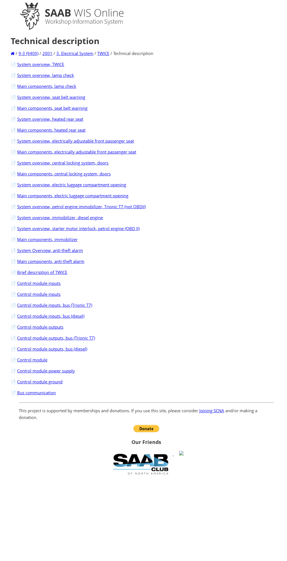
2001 (47, 53)
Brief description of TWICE (42, 272)
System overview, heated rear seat (50, 119)
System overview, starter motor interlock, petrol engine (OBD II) (78, 228)
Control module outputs (40, 327)
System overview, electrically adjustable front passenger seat (75, 141)
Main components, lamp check (46, 86)
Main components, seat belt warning (52, 108)
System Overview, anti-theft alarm (50, 250)
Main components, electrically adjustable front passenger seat (76, 152)
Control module (32, 360)
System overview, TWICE (40, 64)
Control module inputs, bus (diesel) (50, 316)
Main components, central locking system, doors (64, 174)
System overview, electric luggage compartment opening (71, 184)
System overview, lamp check (45, 75)
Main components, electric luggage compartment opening (72, 195)
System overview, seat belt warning (51, 97)
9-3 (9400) (28, 53)
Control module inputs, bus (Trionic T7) (54, 305)
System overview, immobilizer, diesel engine (60, 217)
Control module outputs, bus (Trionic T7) (56, 338)
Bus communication (36, 392)
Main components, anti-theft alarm (50, 261)
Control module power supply (46, 371)
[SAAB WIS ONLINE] (66, 28)
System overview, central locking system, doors (62, 163)
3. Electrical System (74, 53)
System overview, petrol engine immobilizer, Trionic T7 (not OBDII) (81, 206)
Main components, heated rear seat (51, 130)
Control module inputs (39, 283)
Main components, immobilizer (47, 239)
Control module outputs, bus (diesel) (52, 349)
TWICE (103, 53)
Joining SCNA (211, 410)
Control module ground (40, 381)
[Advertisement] (146, 517)
